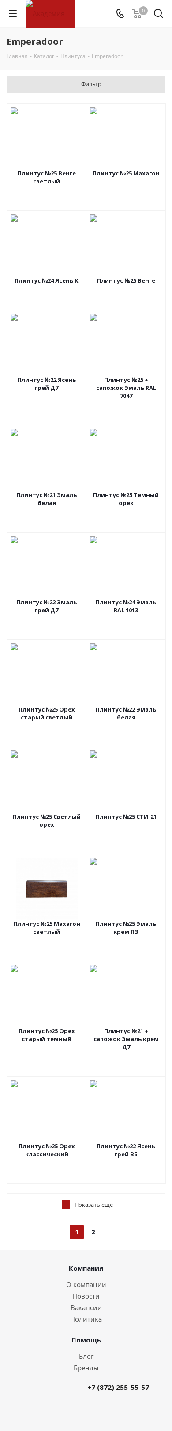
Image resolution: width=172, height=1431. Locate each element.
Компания (86, 1268)
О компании (86, 1284)
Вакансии (86, 1307)
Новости (86, 1295)
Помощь (86, 1339)
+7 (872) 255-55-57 (118, 1387)
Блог (86, 1356)
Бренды (86, 1367)
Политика (86, 1318)
